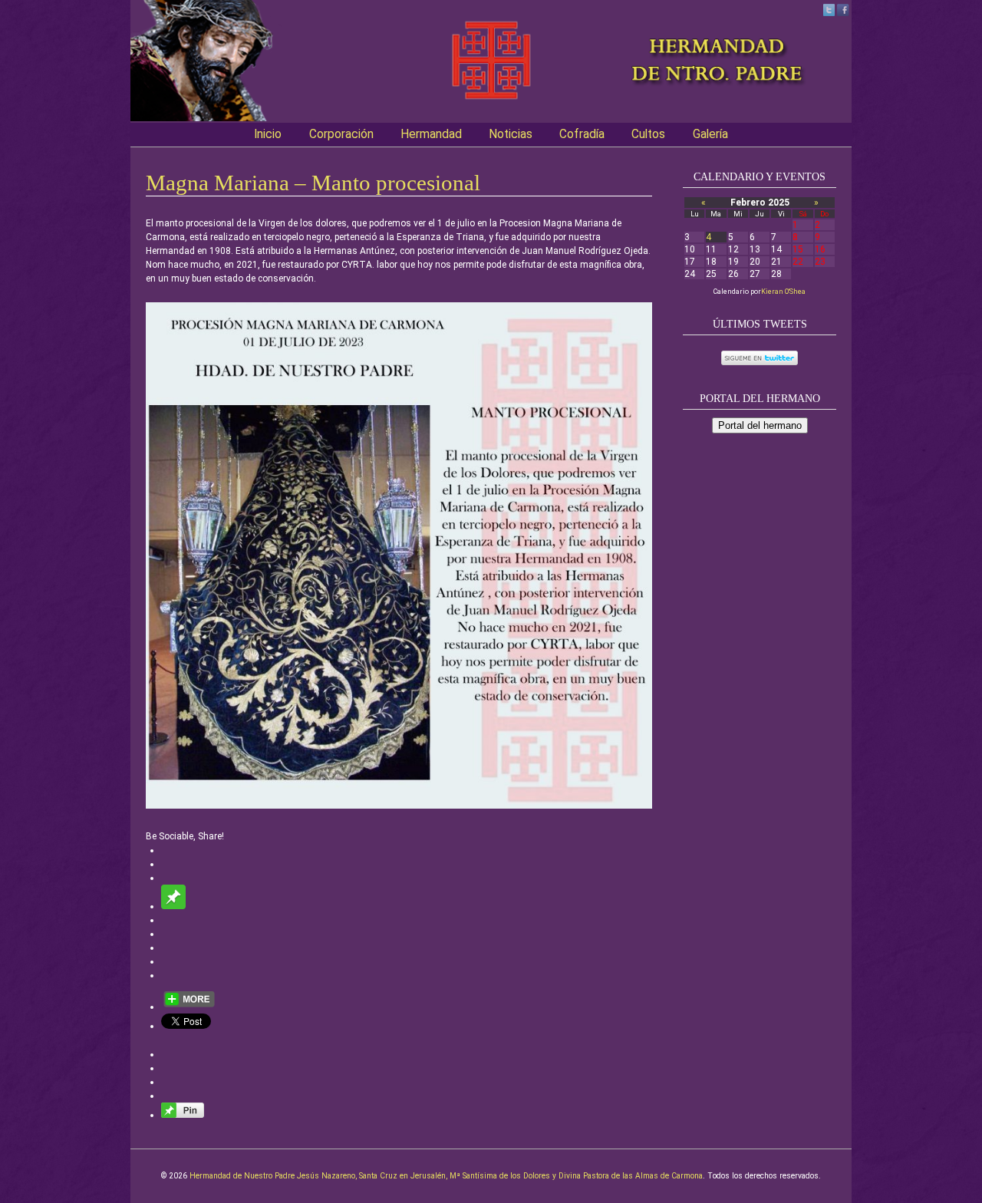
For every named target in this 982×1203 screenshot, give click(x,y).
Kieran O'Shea (783, 291)
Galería (710, 134)
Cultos (648, 134)
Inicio (268, 134)
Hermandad (431, 134)
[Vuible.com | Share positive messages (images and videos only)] (173, 906)
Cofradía (582, 134)
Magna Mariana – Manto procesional (313, 182)
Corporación (341, 134)
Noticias (510, 134)
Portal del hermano (760, 425)
